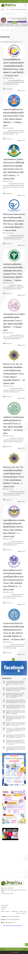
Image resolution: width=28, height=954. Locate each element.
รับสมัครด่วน (7, 678)
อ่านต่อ (14, 22)
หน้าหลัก (3, 30)
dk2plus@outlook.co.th (10, 923)
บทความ (7, 30)
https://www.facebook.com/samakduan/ (12, 926)
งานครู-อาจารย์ (23, 911)
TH (25, 1)
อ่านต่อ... (5, 87)
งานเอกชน (18, 913)
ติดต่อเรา (3, 909)
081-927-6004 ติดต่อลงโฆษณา (13, 916)
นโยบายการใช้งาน (4, 905)
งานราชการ (12, 30)
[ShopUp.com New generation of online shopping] (16, 952)
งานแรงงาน (24, 913)
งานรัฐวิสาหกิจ (15, 911)
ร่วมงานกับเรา (4, 907)
